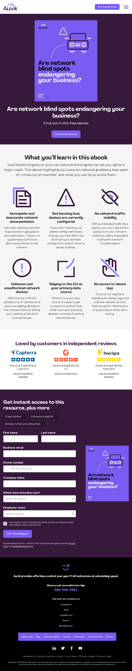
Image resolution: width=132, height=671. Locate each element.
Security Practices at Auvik (50, 656)
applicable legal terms (23, 546)
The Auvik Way (95, 636)
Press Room (79, 636)
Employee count (14, 507)
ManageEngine (66, 625)
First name (10, 432)
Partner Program (52, 636)
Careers (66, 636)
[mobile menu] (126, 7)
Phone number (13, 462)
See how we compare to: (66, 598)
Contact (109, 636)
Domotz (66, 620)
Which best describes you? (21, 492)
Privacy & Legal (104, 656)
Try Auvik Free (107, 6)
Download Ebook (66, 134)
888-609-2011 (66, 589)
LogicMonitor (66, 615)
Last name (48, 432)
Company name (14, 477)
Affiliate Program (87, 656)
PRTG (66, 609)
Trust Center (71, 656)
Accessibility (29, 656)
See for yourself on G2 (65, 373)
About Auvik (27, 636)
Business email (13, 447)
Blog (38, 636)
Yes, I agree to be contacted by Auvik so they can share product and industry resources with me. (41, 523)
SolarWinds (66, 604)
